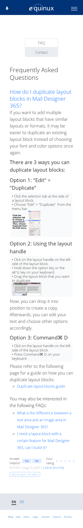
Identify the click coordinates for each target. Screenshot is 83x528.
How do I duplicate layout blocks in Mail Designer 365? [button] (40, 98)
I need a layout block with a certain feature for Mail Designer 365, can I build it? (43, 440)
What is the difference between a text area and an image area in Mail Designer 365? (44, 419)
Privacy (68, 516)
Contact (41, 52)
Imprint (57, 516)
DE (22, 501)
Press (27, 516)
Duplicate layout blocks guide (41, 386)
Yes (27, 461)
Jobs (18, 516)
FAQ (41, 42)
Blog (10, 516)
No (37, 461)
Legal (35, 516)
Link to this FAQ (53, 468)
